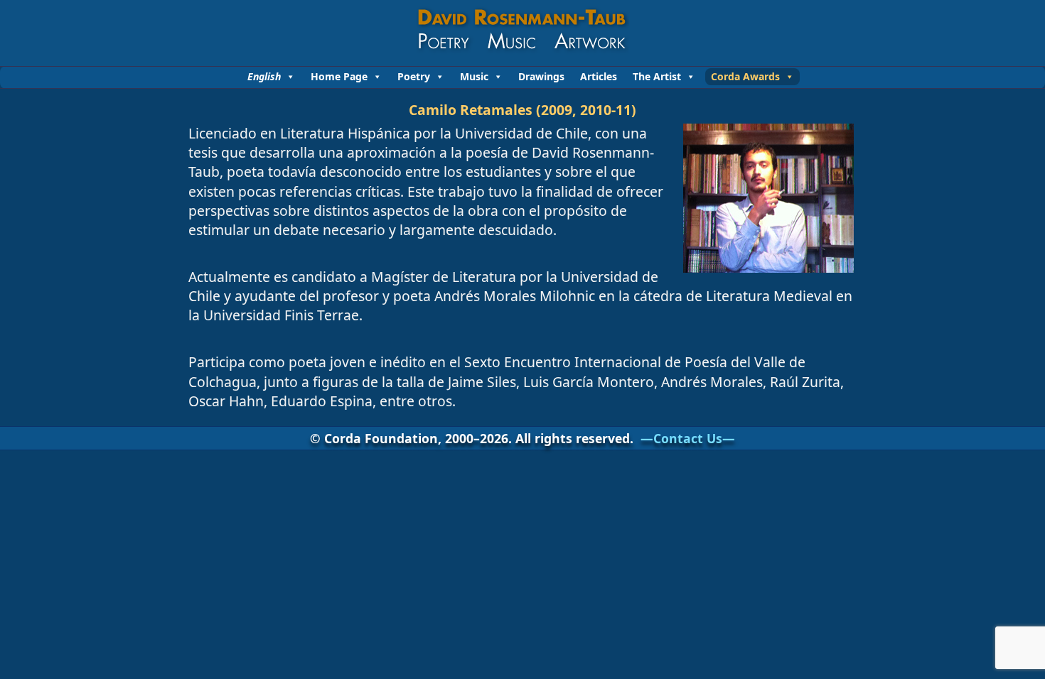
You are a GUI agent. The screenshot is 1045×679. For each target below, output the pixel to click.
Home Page (339, 76)
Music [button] (474, 76)
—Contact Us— (688, 438)
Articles (598, 76)
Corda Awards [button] (745, 76)
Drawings (541, 76)
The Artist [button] (657, 76)
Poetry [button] (413, 76)
